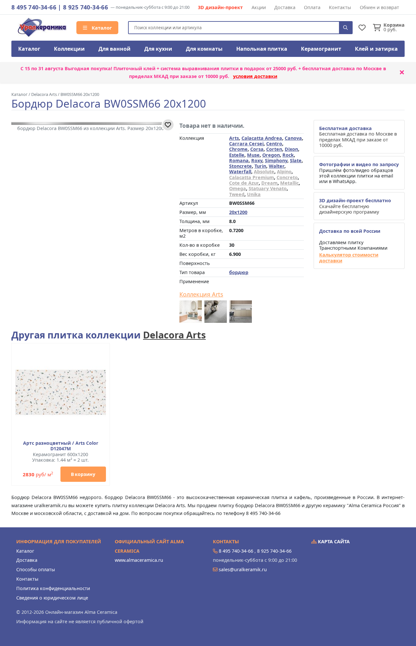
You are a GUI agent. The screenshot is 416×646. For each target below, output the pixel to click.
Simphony (276, 160)
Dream (269, 183)
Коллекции (69, 48)
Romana (239, 160)
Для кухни (158, 48)
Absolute (264, 171)
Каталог (101, 27)
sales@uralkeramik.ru (243, 569)
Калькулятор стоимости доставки (348, 257)
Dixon (291, 149)
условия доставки (255, 76)
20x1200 (238, 212)
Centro (274, 143)
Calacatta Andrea (261, 138)
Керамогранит (321, 48)
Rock (288, 155)
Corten (274, 149)
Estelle (236, 155)
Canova (293, 138)
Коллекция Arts (201, 294)
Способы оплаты (35, 569)
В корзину (83, 474)
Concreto (287, 177)
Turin (260, 166)
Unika (254, 194)
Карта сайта (333, 541)
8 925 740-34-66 (85, 7)
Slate (296, 160)
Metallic (289, 183)
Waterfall (240, 171)
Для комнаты (204, 48)
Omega (237, 188)
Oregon (271, 155)
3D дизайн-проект (220, 7)
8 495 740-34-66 (33, 7)
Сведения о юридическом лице (52, 598)
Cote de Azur (244, 183)
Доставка (284, 7)
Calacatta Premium (251, 177)
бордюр (238, 272)
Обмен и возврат (379, 7)
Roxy (256, 160)
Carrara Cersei (246, 143)
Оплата (312, 7)
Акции (259, 7)
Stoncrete (240, 166)
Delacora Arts (174, 334)
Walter (276, 166)
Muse (253, 155)
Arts (234, 138)
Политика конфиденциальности (53, 588)
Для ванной (114, 48)
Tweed (236, 194)
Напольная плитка (261, 48)
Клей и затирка (376, 48)
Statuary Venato (268, 188)
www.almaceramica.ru (139, 560)
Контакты (340, 7)
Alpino (284, 171)
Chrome (238, 149)
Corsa (257, 149)
